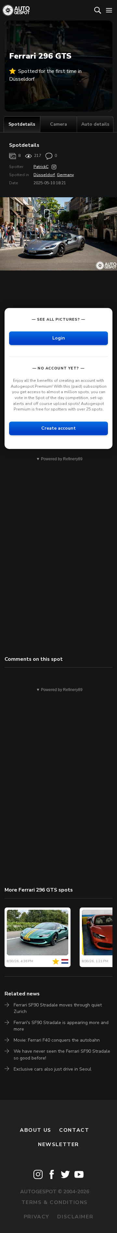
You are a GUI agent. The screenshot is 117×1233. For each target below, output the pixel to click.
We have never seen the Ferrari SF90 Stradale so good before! (62, 1054)
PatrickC (40, 166)
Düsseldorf (44, 174)
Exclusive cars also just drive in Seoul (52, 1069)
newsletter (58, 1144)
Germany (65, 174)
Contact (74, 1130)
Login (58, 338)
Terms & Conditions (54, 1202)
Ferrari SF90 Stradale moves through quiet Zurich (58, 1008)
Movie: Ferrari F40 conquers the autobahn (57, 1040)
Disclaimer (75, 1216)
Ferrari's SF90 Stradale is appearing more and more (61, 1025)
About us (35, 1130)
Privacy (36, 1216)
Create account (58, 428)
